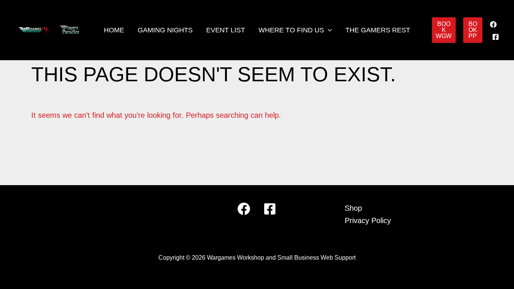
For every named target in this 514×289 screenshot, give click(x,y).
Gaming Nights (165, 30)
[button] (328, 30)
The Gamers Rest (377, 30)
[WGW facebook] (493, 24)
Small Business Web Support (316, 257)
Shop (353, 208)
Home (114, 30)
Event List (225, 30)
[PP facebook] (495, 36)
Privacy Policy (368, 220)
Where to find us (291, 30)
